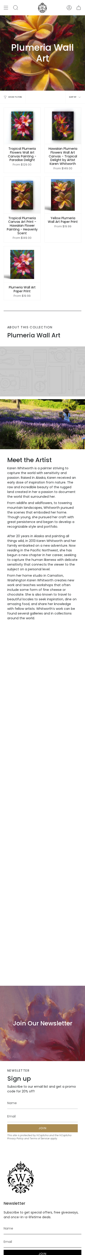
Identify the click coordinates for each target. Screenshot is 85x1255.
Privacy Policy (15, 1138)
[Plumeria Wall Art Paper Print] (22, 264)
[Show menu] (5, 7)
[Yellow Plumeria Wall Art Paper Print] (63, 195)
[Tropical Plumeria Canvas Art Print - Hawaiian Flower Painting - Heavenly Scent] (22, 195)
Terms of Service (40, 1138)
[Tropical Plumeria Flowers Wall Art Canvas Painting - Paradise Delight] (22, 126)
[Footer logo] (21, 1177)
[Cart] (78, 7)
